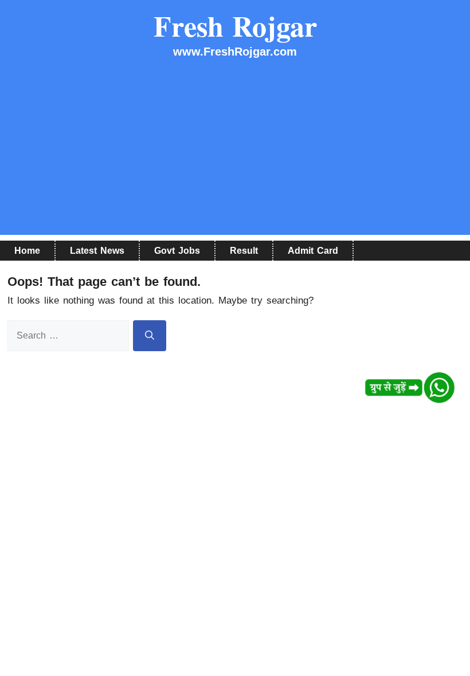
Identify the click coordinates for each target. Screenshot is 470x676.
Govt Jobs (177, 251)
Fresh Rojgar (235, 25)
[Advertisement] (235, 154)
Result (244, 251)
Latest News (97, 251)
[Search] (149, 335)
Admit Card (313, 251)
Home (27, 251)
